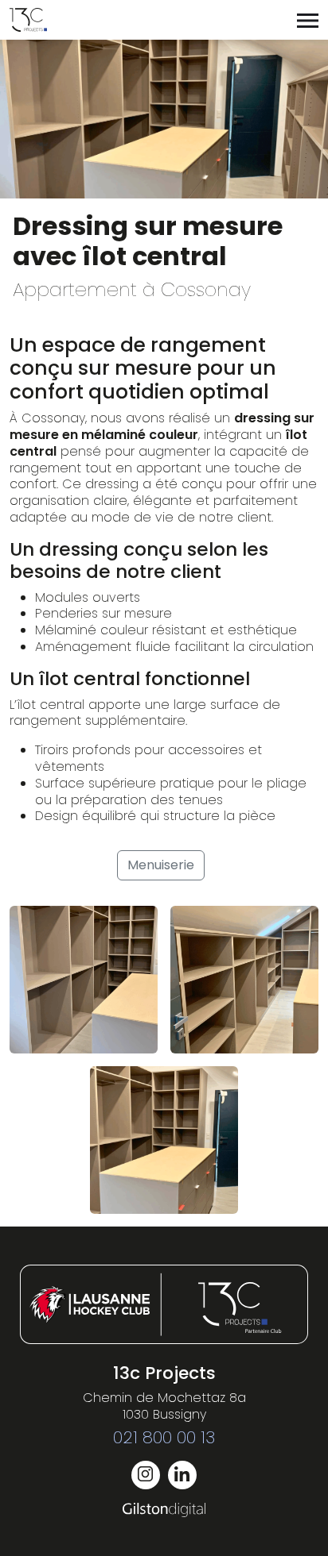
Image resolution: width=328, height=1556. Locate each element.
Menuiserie (160, 865)
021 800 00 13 (164, 1437)
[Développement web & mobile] (164, 1509)
